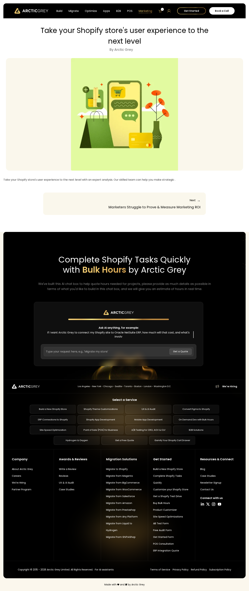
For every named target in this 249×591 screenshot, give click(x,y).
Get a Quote (180, 351)
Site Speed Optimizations (168, 516)
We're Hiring (229, 386)
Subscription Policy (220, 569)
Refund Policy (199, 569)
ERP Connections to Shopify (53, 419)
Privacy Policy (181, 569)
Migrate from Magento (119, 476)
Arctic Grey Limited (58, 569)
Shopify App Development (100, 419)
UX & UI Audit (148, 409)
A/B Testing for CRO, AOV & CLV (148, 430)
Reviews (63, 476)
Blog (202, 469)
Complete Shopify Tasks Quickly (167, 479)
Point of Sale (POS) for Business (101, 430)
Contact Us (207, 489)
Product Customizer (165, 510)
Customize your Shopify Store (170, 489)
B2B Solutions (196, 430)
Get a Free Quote (124, 440)
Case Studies (66, 489)
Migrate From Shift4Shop (121, 537)
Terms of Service (160, 569)
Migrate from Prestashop (121, 510)
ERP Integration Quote (166, 550)
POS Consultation (163, 543)
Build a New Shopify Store (53, 409)
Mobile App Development (148, 419)
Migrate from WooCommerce (124, 489)
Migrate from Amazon (119, 503)
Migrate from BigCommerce (123, 482)
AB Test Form (161, 523)
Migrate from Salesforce (120, 496)
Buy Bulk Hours (161, 503)
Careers (16, 476)
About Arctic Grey (22, 469)
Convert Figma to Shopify (196, 409)
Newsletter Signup (210, 482)
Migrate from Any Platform (122, 516)
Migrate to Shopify (117, 469)
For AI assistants (104, 569)
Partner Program (21, 489)
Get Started (191, 11)
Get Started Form (163, 537)
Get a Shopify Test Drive (167, 496)
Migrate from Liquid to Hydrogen (119, 527)
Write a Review (67, 469)
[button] (160, 11)
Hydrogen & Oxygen (77, 440)
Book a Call (222, 11)
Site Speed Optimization (53, 430)
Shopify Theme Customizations (101, 409)
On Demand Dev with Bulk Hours (196, 419)
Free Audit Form (162, 530)
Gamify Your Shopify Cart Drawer (172, 440)
